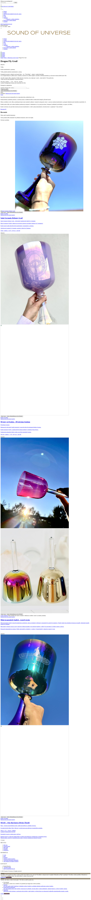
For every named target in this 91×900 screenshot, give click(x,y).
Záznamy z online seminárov (12, 19)
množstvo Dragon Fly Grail (7, 87)
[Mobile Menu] (1, 5)
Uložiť (2, 893)
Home (2, 57)
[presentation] (42, 211)
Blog (4, 15)
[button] (4, 213)
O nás (4, 16)
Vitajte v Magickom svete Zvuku (11, 57)
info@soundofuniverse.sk (6, 24)
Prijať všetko (9, 877)
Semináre (5, 17)
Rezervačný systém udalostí (9, 20)
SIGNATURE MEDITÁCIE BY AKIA (12, 14)
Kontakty (5, 21)
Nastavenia (3, 877)
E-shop (5, 12)
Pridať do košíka (4, 89)
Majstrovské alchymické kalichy (13, 93)
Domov (5, 11)
